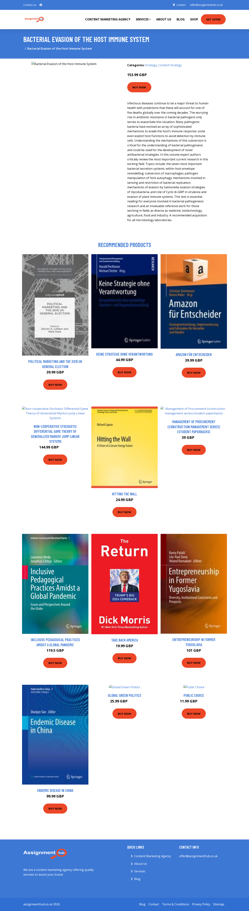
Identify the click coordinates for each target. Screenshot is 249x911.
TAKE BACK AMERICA (124, 640)
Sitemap (218, 904)
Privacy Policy (201, 904)
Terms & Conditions (175, 904)
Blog (181, 19)
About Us (163, 19)
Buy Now (139, 87)
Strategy (151, 65)
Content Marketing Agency (107, 19)
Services (139, 871)
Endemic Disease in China (55, 790)
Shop (194, 19)
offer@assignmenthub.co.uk (206, 5)
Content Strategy (170, 65)
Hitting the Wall (124, 494)
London (181, 5)
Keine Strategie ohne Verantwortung (124, 354)
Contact (153, 904)
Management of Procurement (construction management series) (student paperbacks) (194, 426)
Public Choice (194, 695)
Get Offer (213, 19)
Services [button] (142, 19)
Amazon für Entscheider (194, 354)
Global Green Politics (124, 695)
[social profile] (41, 4)
